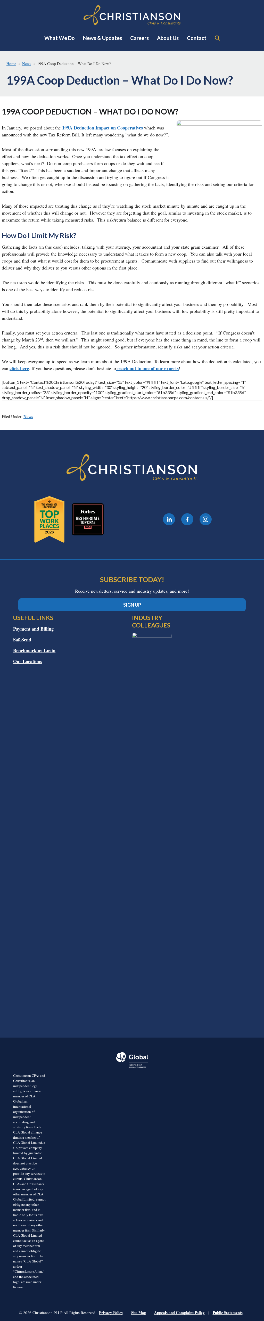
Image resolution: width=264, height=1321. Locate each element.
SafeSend (22, 639)
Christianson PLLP (132, 15)
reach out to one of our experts (147, 368)
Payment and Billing (33, 628)
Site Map (138, 1312)
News (28, 416)
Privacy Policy (111, 1312)
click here (19, 368)
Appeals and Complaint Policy (179, 1312)
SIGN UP (132, 605)
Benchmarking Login (34, 650)
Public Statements (228, 1312)
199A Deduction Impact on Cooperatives (102, 127)
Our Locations (27, 661)
